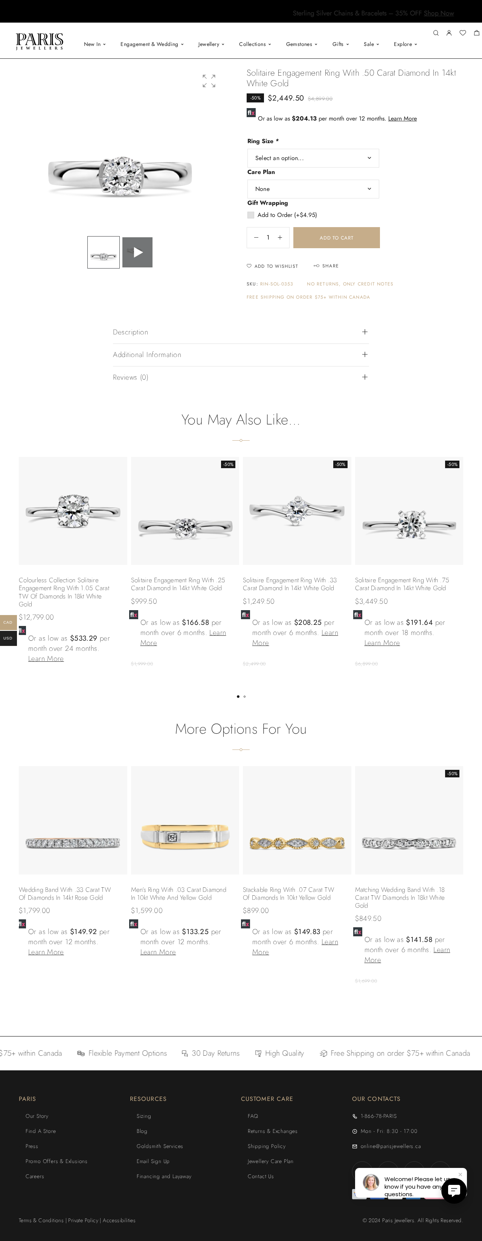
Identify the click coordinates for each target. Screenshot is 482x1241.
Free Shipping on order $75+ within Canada (308, 297)
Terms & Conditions (41, 1220)
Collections (252, 44)
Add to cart (337, 237)
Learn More (402, 118)
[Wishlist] (462, 34)
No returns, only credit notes (350, 284)
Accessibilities (119, 1220)
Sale (369, 44)
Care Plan (261, 172)
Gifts (338, 44)
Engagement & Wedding (149, 44)
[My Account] (448, 33)
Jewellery (208, 44)
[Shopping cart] (476, 34)
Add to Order (287, 215)
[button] (234, 17)
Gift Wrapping (267, 202)
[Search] (435, 33)
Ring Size (263, 141)
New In (92, 44)
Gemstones (299, 44)
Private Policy (83, 1220)
